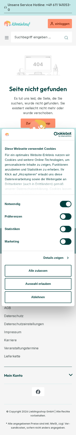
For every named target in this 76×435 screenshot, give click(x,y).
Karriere (10, 340)
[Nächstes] (69, 7)
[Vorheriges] (6, 7)
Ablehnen (38, 297)
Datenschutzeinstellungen (24, 324)
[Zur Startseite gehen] (17, 23)
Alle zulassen (38, 270)
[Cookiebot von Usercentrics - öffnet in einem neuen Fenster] (54, 134)
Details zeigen (53, 257)
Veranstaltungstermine (21, 348)
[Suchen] (67, 37)
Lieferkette (12, 356)
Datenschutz (14, 316)
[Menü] (7, 37)
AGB (7, 308)
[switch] (65, 216)
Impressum (12, 332)
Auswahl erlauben (38, 283)
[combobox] (36, 37)
